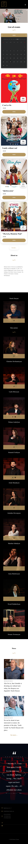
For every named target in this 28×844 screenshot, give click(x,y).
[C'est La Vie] (14, 88)
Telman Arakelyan (14, 422)
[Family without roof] (14, 131)
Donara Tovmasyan (14, 634)
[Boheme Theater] (3, 4)
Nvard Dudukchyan (14, 604)
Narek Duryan (14, 298)
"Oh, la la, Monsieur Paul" (12, 234)
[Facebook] (2, 838)
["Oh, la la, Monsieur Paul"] (14, 216)
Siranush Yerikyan (14, 452)
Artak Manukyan (14, 483)
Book (14, 111)
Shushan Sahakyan (14, 543)
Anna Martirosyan (14, 574)
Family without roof (9, 148)
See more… (14, 247)
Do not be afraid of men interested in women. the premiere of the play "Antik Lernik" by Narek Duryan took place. (13, 725)
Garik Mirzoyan (14, 392)
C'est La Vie (6, 105)
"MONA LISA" (8, 191)
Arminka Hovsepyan (14, 513)
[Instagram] (2, 840)
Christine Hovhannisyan (14, 361)
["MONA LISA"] (14, 173)
